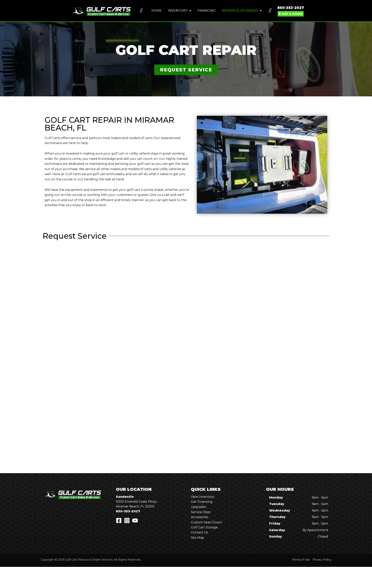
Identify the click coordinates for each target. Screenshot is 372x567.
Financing (206, 10)
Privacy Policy (322, 559)
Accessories (199, 517)
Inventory (177, 10)
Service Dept (201, 512)
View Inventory (202, 497)
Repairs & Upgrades (240, 10)
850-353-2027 (290, 8)
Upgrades (198, 507)
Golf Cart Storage (204, 527)
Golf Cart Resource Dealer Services (89, 559)
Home (157, 10)
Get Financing (202, 502)
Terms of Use (301, 559)
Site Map (197, 537)
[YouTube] (135, 520)
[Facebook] (119, 520)
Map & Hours (292, 14)
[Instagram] (127, 520)
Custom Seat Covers (206, 522)
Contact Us (199, 532)
